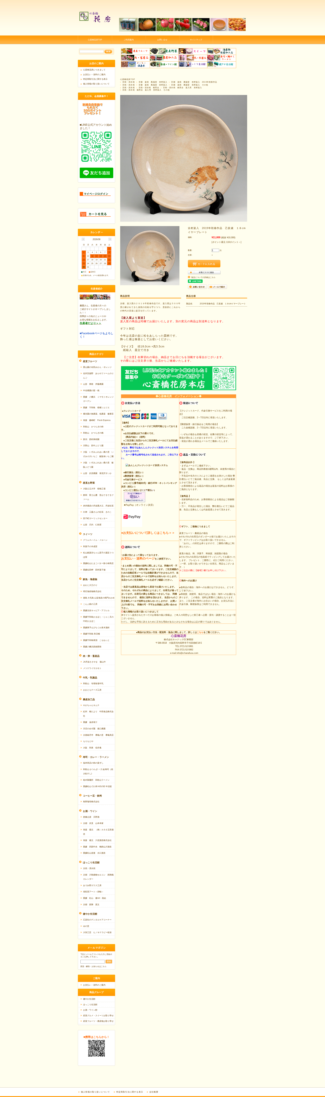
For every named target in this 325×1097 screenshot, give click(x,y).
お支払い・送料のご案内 (94, 74)
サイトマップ (196, 40)
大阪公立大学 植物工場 (94, 488)
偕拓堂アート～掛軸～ (93, 892)
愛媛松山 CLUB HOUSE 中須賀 (97, 786)
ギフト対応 (127, 328)
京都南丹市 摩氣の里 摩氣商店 (98, 735)
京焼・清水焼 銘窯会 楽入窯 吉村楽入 (182, 88)
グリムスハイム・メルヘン (95, 540)
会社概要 (153, 1092)
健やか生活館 (89, 999)
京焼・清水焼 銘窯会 (149, 88)
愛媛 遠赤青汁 (90, 722)
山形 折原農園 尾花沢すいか (97, 473)
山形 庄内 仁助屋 (92, 524)
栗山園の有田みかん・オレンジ (97, 367)
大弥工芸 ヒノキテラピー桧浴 (97, 932)
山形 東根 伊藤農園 (93, 384)
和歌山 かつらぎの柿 (93, 426)
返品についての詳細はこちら (203, 277)
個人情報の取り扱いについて (96, 84)
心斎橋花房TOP (95, 40)
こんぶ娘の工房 (90, 604)
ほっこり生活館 (90, 1004)
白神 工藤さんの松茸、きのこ (97, 512)
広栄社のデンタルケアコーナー (97, 920)
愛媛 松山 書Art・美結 (94, 898)
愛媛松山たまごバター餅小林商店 (98, 563)
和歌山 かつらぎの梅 (93, 433)
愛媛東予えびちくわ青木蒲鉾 (96, 627)
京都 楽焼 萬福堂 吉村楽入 (153, 82)
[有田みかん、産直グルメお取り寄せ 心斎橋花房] (95, 32)
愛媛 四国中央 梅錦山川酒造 (97, 847)
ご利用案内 (129, 40)
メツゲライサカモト (92, 668)
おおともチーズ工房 (92, 690)
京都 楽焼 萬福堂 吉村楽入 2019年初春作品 (194, 82)
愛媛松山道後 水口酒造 (94, 853)
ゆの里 (86, 926)
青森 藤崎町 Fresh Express (97, 420)
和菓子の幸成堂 (90, 546)
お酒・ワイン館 (90, 1010)
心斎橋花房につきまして (94, 70)
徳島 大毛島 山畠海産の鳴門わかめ (99, 598)
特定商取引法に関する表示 (95, 79)
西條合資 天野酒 (91, 817)
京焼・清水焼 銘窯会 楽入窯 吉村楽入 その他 (146, 90)
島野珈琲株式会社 (91, 801)
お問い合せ (162, 40)
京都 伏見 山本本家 (93, 823)
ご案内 (96, 978)
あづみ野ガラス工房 (92, 885)
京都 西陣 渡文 (91, 904)
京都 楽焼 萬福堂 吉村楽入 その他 (189, 85)
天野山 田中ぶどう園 (93, 445)
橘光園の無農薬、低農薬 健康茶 (98, 414)
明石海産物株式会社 (92, 591)
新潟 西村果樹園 (91, 439)
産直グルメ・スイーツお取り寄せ (98, 1015)
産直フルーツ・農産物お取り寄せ (98, 1021)
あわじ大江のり (90, 585)
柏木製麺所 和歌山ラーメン (96, 780)
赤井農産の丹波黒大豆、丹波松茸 (98, 506)
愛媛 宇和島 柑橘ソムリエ (96, 407)
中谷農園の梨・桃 (91, 390)
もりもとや (88, 741)
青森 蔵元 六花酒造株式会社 (97, 840)
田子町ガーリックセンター (95, 518)
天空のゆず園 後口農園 (94, 728)
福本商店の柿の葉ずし (93, 763)
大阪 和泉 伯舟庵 (92, 748)
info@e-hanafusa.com (187, 653)
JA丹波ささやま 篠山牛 (94, 662)
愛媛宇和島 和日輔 (91, 634)
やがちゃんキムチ (91, 705)
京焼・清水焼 (128, 82)
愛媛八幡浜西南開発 (92, 646)
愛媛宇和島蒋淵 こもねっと (96, 640)
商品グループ (96, 992)
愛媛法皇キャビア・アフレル (96, 610)
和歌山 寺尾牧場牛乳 (93, 683)
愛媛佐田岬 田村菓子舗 (94, 570)
